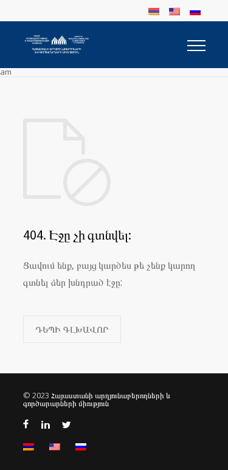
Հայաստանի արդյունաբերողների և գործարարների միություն (96, 399)
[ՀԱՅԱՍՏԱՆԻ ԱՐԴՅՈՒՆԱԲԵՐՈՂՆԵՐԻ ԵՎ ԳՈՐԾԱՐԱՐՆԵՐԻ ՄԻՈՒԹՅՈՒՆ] (105, 44)
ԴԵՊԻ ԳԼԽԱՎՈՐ (72, 329)
